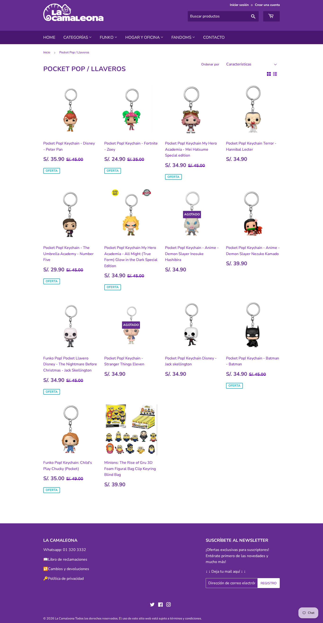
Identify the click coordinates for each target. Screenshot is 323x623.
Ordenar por (210, 64)
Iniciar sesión (239, 5)
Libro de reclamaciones (67, 559)
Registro (269, 583)
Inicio (46, 52)
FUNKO (107, 37)
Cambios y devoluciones (68, 569)
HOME (49, 37)
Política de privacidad (66, 578)
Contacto (214, 37)
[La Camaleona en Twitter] (152, 605)
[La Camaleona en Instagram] (168, 605)
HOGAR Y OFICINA (143, 37)
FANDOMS (181, 37)
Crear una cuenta (267, 5)
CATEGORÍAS (76, 37)
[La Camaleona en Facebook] (160, 605)
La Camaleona (64, 618)
